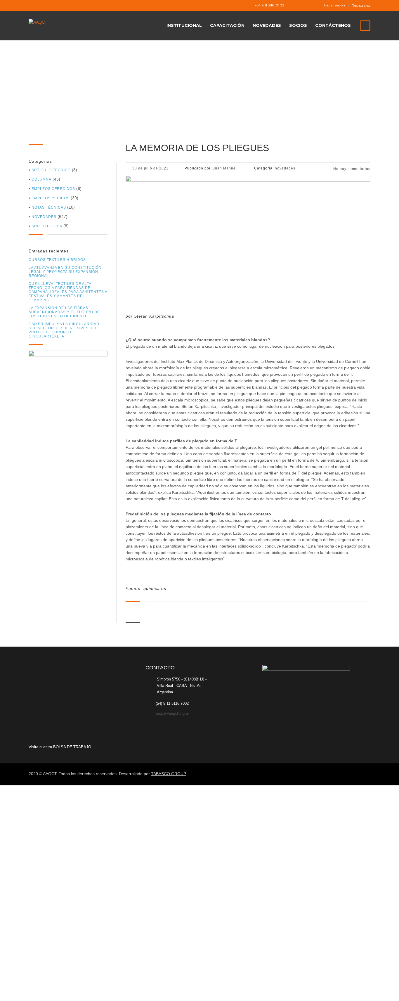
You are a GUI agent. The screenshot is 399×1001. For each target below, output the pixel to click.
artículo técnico (51, 170)
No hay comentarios (351, 169)
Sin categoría (47, 226)
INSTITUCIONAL (184, 25)
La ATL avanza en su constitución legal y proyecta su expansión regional (65, 272)
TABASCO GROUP (168, 773)
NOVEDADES (267, 25)
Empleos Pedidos (51, 198)
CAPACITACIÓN (227, 25)
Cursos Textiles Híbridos (57, 260)
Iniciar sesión (334, 5)
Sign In (47, 991)
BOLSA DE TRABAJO (72, 747)
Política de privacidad (175, 926)
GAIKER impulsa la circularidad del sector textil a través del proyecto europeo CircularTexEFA (64, 330)
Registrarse (361, 5)
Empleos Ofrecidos (53, 189)
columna (41, 179)
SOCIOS (298, 25)
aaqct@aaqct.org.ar (172, 713)
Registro (33, 991)
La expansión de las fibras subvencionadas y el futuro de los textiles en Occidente (64, 312)
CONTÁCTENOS (333, 25)
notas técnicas (49, 207)
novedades (44, 217)
